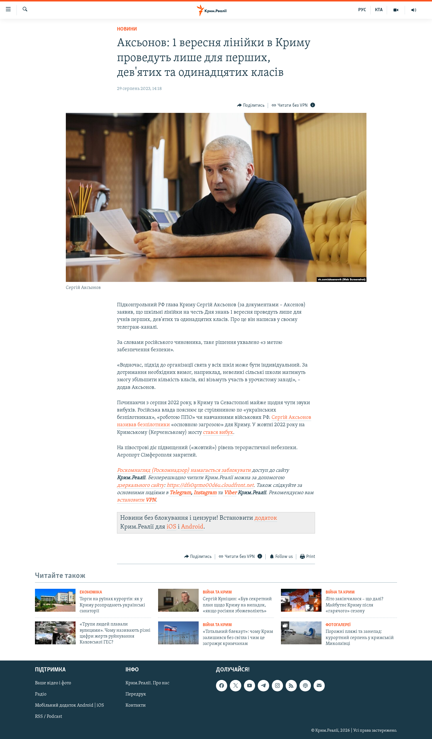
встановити (136, 500)
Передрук (135, 694)
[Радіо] (414, 10)
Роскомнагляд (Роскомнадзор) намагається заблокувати (184, 470)
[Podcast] (305, 685)
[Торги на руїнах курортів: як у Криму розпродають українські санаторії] (55, 600)
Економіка (91, 592)
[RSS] (291, 685)
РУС (362, 10)
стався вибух (218, 432)
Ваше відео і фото (53, 683)
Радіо (40, 694)
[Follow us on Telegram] (263, 685)
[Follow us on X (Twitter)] (235, 685)
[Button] (251, 105)
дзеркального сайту (140, 485)
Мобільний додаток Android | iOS (69, 705)
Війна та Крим (217, 592)
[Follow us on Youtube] (249, 685)
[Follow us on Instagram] (277, 685)
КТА (379, 10)
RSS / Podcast (48, 716)
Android (192, 527)
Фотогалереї (338, 625)
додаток (265, 518)
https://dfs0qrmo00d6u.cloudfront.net (209, 485)
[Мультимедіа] (396, 10)
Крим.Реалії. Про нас (147, 683)
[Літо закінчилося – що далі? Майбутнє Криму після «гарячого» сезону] (301, 600)
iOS (171, 527)
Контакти (135, 705)
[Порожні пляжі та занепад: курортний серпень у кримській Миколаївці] (301, 632)
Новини (127, 29)
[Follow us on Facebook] (221, 685)
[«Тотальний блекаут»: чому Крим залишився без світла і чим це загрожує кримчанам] (178, 632)
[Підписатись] (319, 685)
